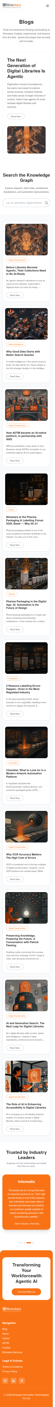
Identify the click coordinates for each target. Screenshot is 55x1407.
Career (6, 1338)
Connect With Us (26, 1291)
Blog (4, 1329)
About (5, 1333)
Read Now (16, 116)
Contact (6, 1347)
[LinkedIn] (13, 1381)
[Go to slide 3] (24, 1242)
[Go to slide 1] (20, 1242)
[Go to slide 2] (22, 1242)
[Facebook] (22, 1381)
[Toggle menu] (47, 6)
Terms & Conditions (12, 1366)
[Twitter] (5, 1381)
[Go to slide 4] (28, 1242)
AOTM (5, 1343)
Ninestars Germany (12, 1352)
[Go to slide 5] (32, 1242)
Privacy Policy (9, 1371)
